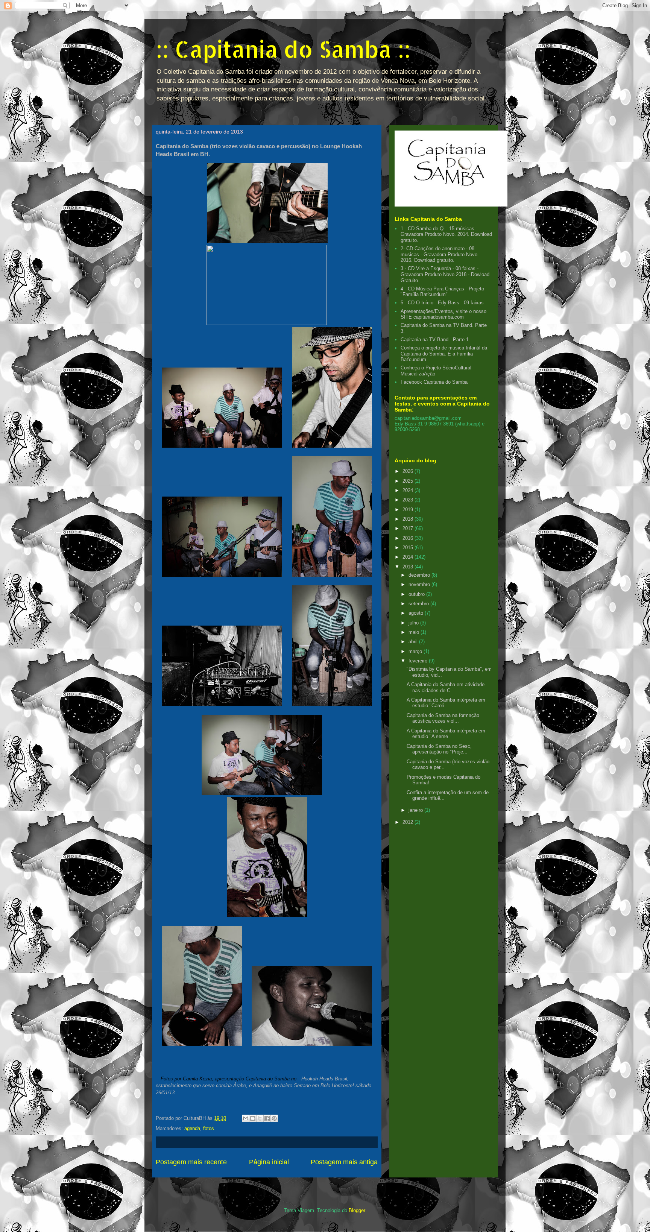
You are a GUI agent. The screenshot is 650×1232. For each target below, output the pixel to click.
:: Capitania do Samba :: (283, 49)
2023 (408, 500)
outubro (417, 594)
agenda (192, 1128)
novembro (420, 584)
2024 (408, 490)
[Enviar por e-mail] (245, 1118)
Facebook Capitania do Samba (434, 382)
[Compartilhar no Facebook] (267, 1118)
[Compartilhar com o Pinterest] (274, 1118)
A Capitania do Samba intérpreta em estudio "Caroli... (446, 703)
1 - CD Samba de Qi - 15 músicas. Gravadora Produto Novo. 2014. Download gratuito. (446, 234)
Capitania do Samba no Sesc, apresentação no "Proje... (439, 749)
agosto (417, 613)
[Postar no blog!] (253, 1118)
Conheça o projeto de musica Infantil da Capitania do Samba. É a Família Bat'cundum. (444, 353)
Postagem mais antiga (344, 1162)
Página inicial (269, 1162)
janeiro (416, 810)
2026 (408, 471)
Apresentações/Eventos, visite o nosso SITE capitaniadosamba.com (443, 314)
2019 (408, 509)
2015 (408, 547)
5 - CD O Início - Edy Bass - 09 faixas (442, 302)
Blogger (357, 1210)
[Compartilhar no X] (260, 1118)
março (416, 651)
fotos (208, 1128)
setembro (419, 603)
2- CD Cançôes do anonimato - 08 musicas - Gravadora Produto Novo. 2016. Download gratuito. (440, 254)
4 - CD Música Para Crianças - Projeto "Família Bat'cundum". (442, 292)
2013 (408, 567)
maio (415, 632)
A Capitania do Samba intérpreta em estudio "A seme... (446, 734)
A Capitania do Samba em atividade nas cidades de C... (445, 687)
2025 (408, 481)
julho (414, 623)
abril (414, 641)
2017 (408, 528)
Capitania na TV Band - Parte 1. (435, 339)
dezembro (420, 575)
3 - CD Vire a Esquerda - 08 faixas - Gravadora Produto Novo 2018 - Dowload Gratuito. (445, 274)
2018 (408, 519)
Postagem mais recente (191, 1162)
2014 (408, 557)
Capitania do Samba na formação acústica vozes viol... (443, 718)
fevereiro (419, 661)
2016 (408, 538)
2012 (408, 822)
